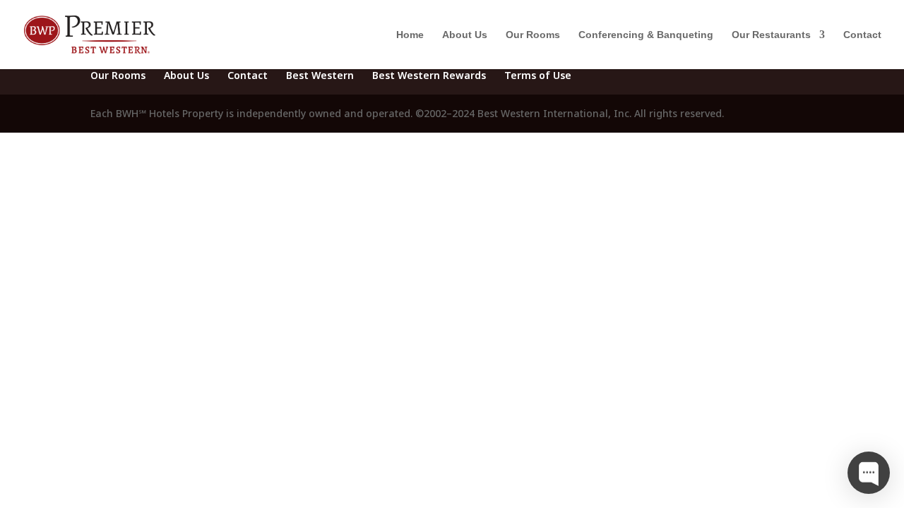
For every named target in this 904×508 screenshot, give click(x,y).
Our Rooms (533, 35)
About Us (464, 35)
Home (410, 35)
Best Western (320, 75)
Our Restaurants (771, 35)
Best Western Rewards (429, 75)
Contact (862, 35)
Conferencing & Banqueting (645, 35)
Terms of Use (537, 75)
